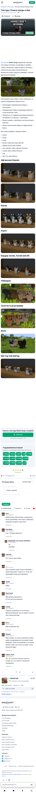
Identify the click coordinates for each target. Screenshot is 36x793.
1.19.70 (6, 458)
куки (15, 784)
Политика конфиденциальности (26, 766)
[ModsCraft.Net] (8, 702)
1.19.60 (12, 458)
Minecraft (4, 774)
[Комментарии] (13, 790)
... (23, 16)
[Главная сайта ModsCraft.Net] (18, 2)
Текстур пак (5, 62)
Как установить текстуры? (9, 744)
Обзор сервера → (7, 694)
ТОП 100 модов (6, 718)
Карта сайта (5, 749)
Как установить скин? (8, 747)
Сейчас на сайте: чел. (12, 707)
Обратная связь (13, 766)
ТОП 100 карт (5, 720)
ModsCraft (4, 6)
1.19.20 (12, 463)
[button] (2, 2)
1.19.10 (19, 463)
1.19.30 (6, 463)
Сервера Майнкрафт (8, 725)
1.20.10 (12, 454)
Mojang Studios (17, 774)
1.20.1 (18, 454)
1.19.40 (25, 458)
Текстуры (10, 6)
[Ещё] (13, 525)
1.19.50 (19, 458)
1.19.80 (29, 454)
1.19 (24, 463)
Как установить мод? (8, 739)
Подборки (5, 728)
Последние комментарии (9, 723)
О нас (5, 766)
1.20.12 (6, 454)
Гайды (3, 730)
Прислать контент (7, 737)
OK (31, 784)
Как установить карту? (8, 742)
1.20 (23, 454)
